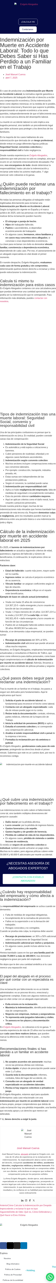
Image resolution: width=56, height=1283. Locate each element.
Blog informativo (13, 1264)
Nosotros (7, 1258)
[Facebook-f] (3, 1245)
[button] (28, 15)
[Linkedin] (22, 1200)
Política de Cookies (13, 1269)
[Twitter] (33, 1200)
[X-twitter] (10, 1245)
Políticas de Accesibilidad (13, 1280)
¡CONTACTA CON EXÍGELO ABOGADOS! (28, 879)
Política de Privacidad (12, 1275)
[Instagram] (26, 1200)
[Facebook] (30, 1200)
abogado (24, 1154)
